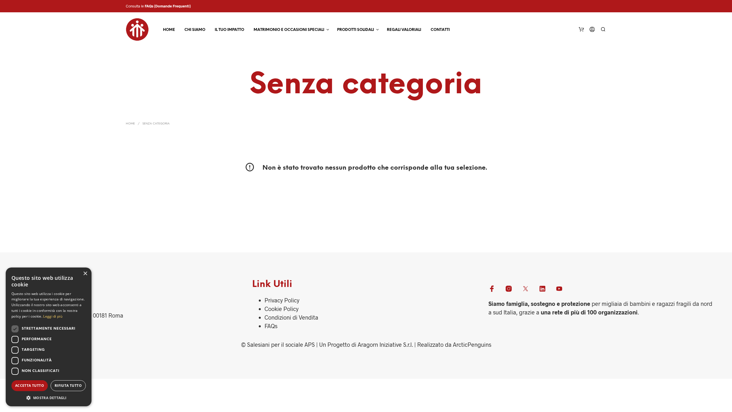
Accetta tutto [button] (29, 385)
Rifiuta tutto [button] (68, 385)
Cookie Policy (281, 308)
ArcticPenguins (472, 344)
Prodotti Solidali (355, 30)
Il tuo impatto (229, 30)
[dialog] (49, 337)
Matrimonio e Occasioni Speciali (289, 30)
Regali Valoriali (404, 30)
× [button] (85, 274)
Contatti (440, 30)
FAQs (149, 6)
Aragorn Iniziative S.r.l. (385, 344)
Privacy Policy (281, 300)
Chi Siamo (194, 30)
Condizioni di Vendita (291, 317)
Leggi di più (52, 316)
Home (169, 30)
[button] (48, 398)
